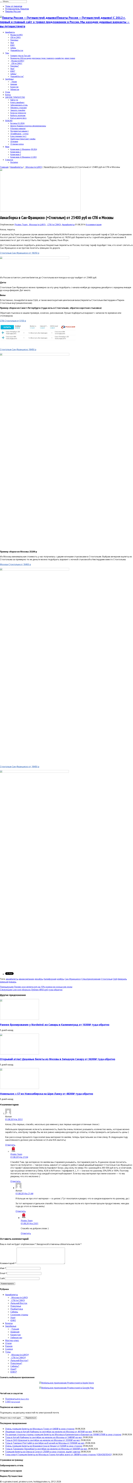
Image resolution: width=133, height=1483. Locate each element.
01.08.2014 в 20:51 (14, 1119)
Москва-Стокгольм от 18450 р (15, 564)
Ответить (10, 1144)
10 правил (14, 141)
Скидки (9, 1349)
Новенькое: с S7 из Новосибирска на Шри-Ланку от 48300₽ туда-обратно (46, 1093)
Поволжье (14, 40)
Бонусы (8, 94)
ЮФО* (12, 71)
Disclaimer (14, 162)
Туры (7, 53)
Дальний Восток (16, 50)
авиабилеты (12, 979)
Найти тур (14, 99)
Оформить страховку (18, 107)
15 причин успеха (17, 144)
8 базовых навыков (17, 128)
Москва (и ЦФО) (16, 34)
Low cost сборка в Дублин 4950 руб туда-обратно (31, 989)
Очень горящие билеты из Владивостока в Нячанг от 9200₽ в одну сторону (43, 1445)
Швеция (4, 981)
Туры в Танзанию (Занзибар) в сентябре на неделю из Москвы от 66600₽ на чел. (46, 1448)
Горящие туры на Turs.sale (20, 55)
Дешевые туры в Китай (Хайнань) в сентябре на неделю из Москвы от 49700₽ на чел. (48, 1431)
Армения (13, 84)
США (115, 979)
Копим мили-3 (15, 154)
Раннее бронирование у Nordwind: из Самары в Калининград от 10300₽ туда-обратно (54, 1024)
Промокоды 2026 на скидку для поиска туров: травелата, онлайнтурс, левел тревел (42, 58)
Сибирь (13, 47)
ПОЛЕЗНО (8, 120)
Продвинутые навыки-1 (19, 131)
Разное (8, 1346)
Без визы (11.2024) (17, 123)
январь (12, 981)
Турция (13, 81)
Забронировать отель (19, 105)
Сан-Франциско (73, 979)
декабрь (39, 979)
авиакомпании (26, 979)
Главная (4, 167)
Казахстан (14, 86)
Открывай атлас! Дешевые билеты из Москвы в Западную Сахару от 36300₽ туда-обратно (57, 1059)
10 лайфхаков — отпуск (19, 133)
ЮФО (12, 45)
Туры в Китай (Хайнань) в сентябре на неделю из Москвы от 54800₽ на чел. (43, 1437)
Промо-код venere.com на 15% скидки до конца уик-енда (36, 986)
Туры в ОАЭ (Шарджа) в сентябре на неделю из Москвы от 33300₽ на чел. (42, 1440)
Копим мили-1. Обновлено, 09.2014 (23, 149)
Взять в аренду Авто (18, 118)
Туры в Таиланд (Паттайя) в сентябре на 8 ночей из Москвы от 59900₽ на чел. (45, 1443)
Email (2, 1273)
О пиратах (9, 159)
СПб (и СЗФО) (15, 37)
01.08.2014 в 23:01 (29, 1223)
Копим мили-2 (15, 152)
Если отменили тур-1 (18, 136)
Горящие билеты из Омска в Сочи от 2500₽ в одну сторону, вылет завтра (42, 1451)
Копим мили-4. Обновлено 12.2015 (23, 157)
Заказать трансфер (17, 110)
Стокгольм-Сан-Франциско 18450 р (18, 349)
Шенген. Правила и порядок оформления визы (28, 126)
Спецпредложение (91, 979)
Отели (7, 92)
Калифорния (50, 979)
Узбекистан (14, 89)
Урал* (12, 68)
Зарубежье (9, 79)
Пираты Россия (13, 11)
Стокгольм (106, 979)
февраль (122, 979)
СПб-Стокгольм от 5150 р (13, 320)
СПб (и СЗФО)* (16, 63)
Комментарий (8, 1263)
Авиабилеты (10, 32)
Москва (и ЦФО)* (17, 60)
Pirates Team (21, 224)
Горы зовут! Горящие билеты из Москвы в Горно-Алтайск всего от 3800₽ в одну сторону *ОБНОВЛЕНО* (58, 1454)
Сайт (2, 1278)
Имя (2, 1268)
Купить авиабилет (17, 102)
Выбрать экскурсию (17, 115)
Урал (12, 42)
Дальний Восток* (17, 76)
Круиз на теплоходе (18, 112)
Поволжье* (14, 66)
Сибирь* (13, 73)
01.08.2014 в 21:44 (24, 1193)
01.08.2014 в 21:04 (19, 1157)
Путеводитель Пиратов (17, 9)
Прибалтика (16, 1308)
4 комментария (93, 224)
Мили (7, 146)
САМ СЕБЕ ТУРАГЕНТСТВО (15, 97)
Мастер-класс (12, 1340)
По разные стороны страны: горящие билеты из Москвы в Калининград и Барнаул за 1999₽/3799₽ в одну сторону (63, 1434)
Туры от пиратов (13, 6)
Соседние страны (19, 1314)
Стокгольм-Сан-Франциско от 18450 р (19, 766)
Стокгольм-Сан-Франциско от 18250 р (19, 252)
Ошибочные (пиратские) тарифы (22, 139)
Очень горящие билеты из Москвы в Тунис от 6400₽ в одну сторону (40, 1428)
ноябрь (60, 979)
